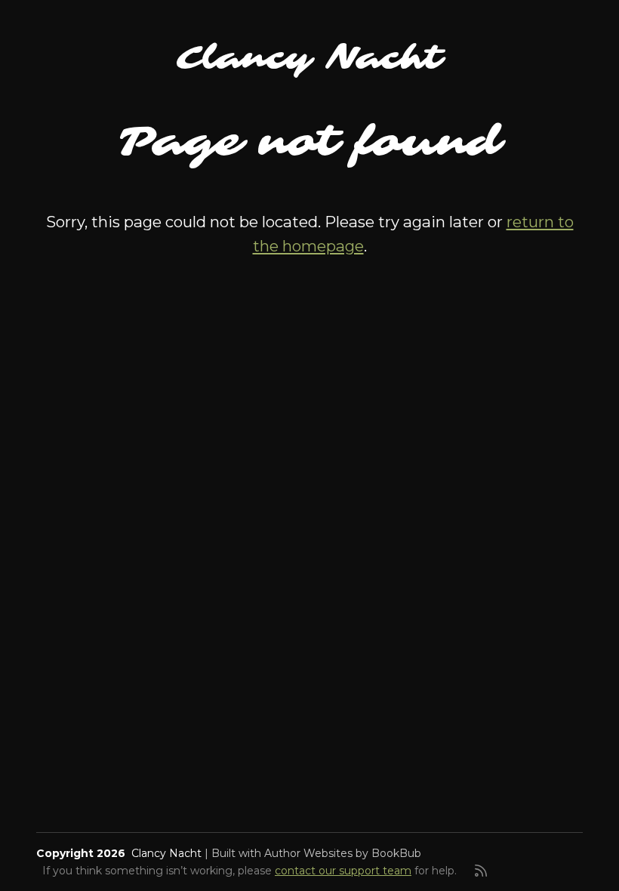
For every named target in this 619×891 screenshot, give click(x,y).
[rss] (481, 870)
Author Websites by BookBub (342, 853)
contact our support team (343, 870)
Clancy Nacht (309, 58)
